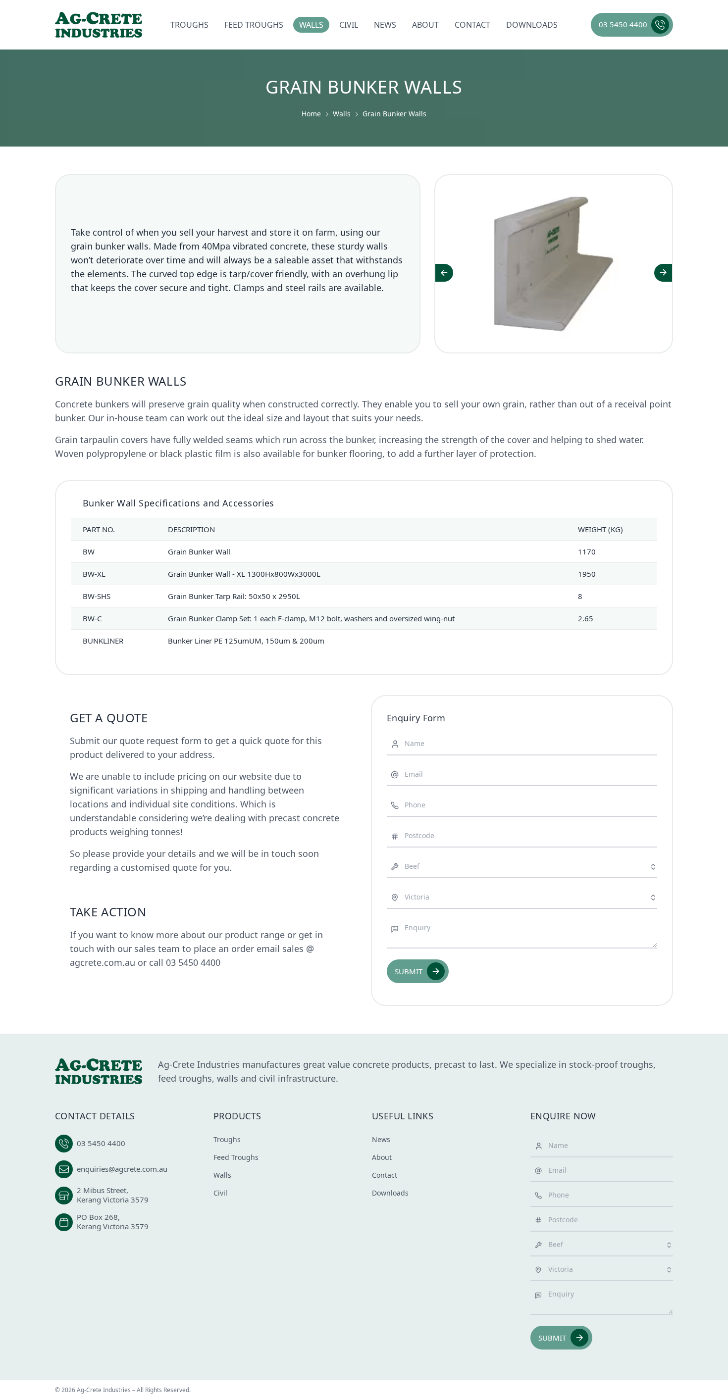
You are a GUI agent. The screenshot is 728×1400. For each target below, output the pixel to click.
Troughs (189, 24)
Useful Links (402, 1116)
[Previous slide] (444, 273)
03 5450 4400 (193, 962)
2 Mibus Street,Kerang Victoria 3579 (113, 1195)
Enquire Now (563, 1116)
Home (311, 113)
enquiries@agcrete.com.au (122, 1169)
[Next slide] (663, 273)
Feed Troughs (253, 24)
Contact (472, 24)
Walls (311, 24)
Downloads (532, 24)
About (425, 24)
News (385, 24)
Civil (348, 24)
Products (237, 1116)
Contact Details (95, 1116)
